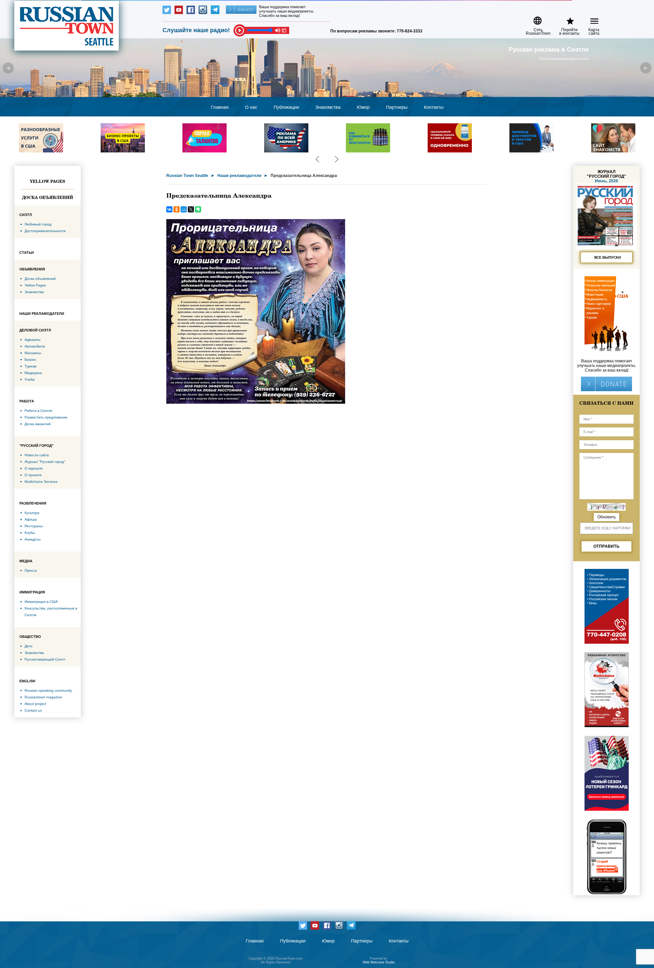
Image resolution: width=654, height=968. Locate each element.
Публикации (286, 107)
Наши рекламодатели (239, 175)
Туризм (31, 366)
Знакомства (328, 107)
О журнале (34, 468)
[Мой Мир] (184, 209)
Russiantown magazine (43, 697)
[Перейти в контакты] (566, 19)
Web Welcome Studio (379, 962)
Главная (220, 107)
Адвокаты (32, 340)
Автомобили (35, 346)
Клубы (30, 533)
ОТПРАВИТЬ (606, 546)
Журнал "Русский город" (45, 462)
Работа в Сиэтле (38, 411)
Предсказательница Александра (304, 175)
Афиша (31, 519)
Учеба (30, 379)
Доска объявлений (47, 197)
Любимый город (38, 224)
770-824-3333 (409, 31)
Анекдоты (33, 539)
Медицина (33, 373)
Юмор (363, 107)
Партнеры (396, 107)
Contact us (33, 710)
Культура (32, 513)
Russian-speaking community (48, 690)
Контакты (433, 107)
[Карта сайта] (590, 19)
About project (35, 704)
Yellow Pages (47, 181)
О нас (251, 107)
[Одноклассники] (176, 209)
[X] (191, 209)
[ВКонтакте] (169, 209)
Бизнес (30, 359)
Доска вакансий (38, 424)
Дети (28, 646)
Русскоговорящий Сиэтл (45, 659)
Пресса (31, 570)
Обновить (606, 517)
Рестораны (34, 526)
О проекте (33, 475)
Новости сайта (37, 455)
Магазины (33, 353)
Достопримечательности (45, 231)
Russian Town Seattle (187, 175)
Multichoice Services (41, 482)
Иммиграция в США (41, 602)
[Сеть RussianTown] (535, 19)
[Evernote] (198, 209)
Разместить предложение (46, 417)
